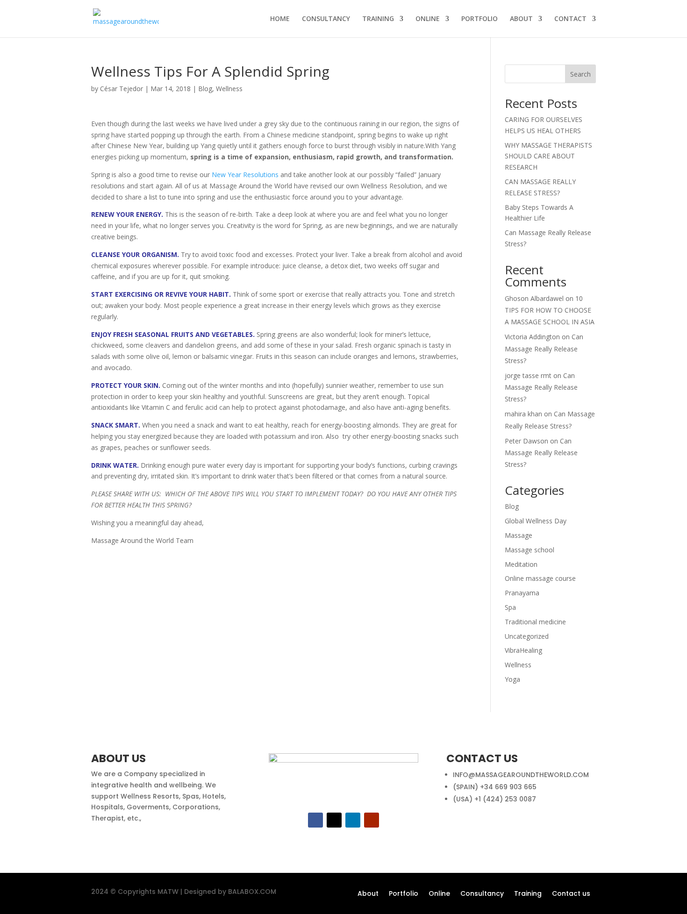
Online (439, 894)
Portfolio (403, 894)
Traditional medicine (535, 621)
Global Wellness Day (535, 520)
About (368, 894)
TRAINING (378, 19)
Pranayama (522, 592)
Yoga (512, 679)
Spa (510, 607)
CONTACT (570, 19)
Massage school (529, 549)
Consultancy (482, 894)
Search (580, 74)
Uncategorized (527, 636)
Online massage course (540, 578)
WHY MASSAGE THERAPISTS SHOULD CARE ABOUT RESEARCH (548, 156)
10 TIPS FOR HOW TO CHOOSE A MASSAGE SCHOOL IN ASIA (549, 310)
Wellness (229, 88)
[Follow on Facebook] (315, 820)
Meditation (521, 564)
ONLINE (427, 19)
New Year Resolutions (245, 174)
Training (528, 894)
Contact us (571, 894)
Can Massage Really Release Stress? (544, 348)
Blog (205, 88)
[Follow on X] (334, 820)
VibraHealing (523, 650)
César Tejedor (121, 88)
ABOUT (521, 19)
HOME (280, 19)
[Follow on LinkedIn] (352, 820)
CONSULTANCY (326, 19)
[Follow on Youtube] (371, 820)
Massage (518, 535)
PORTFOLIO (479, 19)
